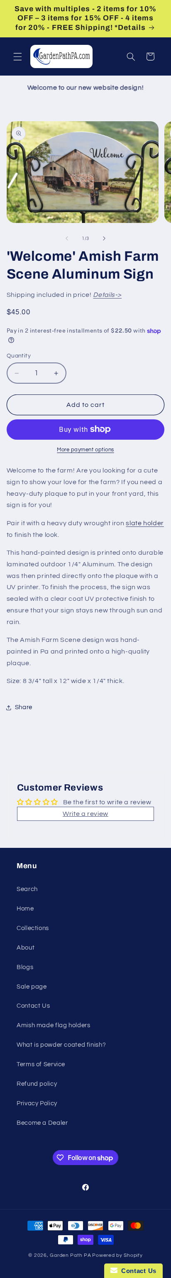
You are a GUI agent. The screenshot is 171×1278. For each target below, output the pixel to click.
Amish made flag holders (53, 1025)
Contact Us (33, 1006)
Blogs (25, 967)
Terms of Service (41, 1064)
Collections (33, 928)
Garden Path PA (70, 1255)
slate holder (145, 523)
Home (25, 909)
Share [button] (23, 707)
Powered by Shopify (117, 1255)
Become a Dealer (42, 1123)
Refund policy (37, 1084)
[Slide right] (104, 238)
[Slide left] (67, 238)
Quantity (19, 356)
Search (27, 889)
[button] (17, 56)
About (25, 948)
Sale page (32, 987)
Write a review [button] (85, 813)
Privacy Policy (37, 1103)
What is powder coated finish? (61, 1045)
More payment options (85, 450)
